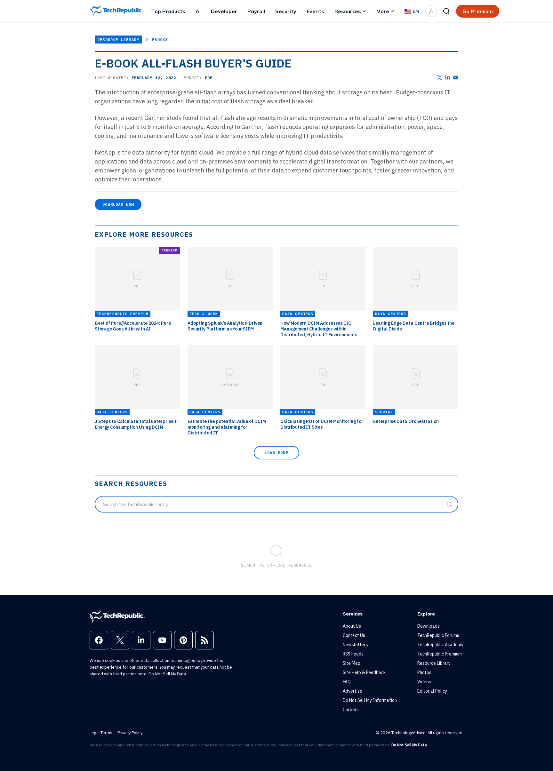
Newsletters (355, 645)
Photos (424, 672)
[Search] (446, 11)
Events (315, 11)
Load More (276, 452)
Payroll (256, 11)
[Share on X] (439, 77)
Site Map (351, 663)
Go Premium (477, 11)
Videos (424, 682)
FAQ (347, 682)
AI (198, 11)
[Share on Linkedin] (447, 77)
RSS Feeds (353, 654)
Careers (351, 709)
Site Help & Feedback (364, 672)
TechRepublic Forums (438, 635)
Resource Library (118, 39)
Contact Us (354, 635)
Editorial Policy (432, 691)
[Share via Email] (455, 77)
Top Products (168, 11)
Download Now (118, 204)
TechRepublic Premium (439, 654)
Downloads (428, 626)
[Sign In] (431, 11)
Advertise (352, 691)
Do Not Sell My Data (167, 674)
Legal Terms (101, 732)
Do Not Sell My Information (370, 700)
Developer (224, 11)
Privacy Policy (129, 732)
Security (285, 11)
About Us (352, 626)
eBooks (160, 39)
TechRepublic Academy (440, 645)
